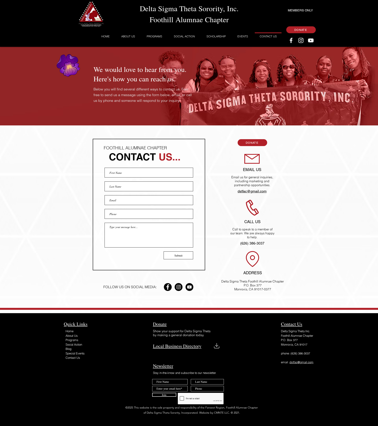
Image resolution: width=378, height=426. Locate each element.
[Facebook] (291, 40)
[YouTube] (310, 40)
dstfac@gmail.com (301, 362)
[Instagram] (300, 40)
